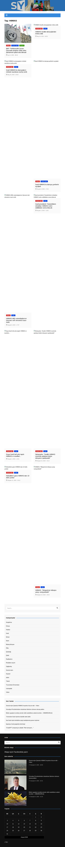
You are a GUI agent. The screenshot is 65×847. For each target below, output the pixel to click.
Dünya (8, 45)
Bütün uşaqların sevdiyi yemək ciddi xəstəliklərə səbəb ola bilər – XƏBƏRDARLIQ (29, 713)
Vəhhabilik (9, 688)
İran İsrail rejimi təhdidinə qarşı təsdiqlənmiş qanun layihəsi (22, 720)
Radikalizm (9, 659)
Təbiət (8, 681)
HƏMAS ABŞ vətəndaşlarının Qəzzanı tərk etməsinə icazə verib (16, 320)
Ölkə (7, 648)
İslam (7, 640)
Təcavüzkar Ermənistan (12, 685)
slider (45, 28)
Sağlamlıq (9, 666)
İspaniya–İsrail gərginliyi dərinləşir (15, 724)
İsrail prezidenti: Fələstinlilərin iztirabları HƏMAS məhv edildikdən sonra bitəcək (45, 206)
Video (7, 692)
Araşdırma (9, 622)
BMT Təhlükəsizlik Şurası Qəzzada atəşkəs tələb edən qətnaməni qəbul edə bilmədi (16, 50)
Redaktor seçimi (10, 662)
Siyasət (22, 45)
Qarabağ (8, 651)
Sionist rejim (15, 45)
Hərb (7, 633)
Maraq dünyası (10, 644)
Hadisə (8, 629)
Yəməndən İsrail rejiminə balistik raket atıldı (18, 716)
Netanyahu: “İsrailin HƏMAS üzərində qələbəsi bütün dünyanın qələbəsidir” (45, 456)
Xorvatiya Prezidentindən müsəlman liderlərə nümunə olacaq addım (25, 709)
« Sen (6, 842)
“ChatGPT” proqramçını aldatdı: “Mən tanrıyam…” (20, 727)
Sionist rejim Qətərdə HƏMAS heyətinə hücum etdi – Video (22, 705)
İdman (8, 637)
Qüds (7, 655)
